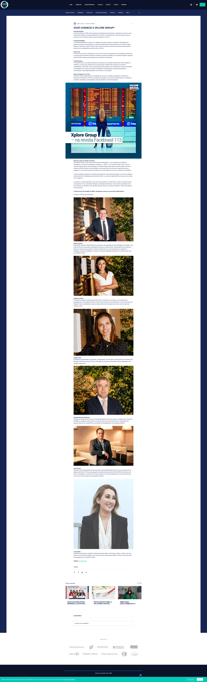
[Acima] (140, 675)
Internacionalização (101, 12)
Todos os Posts (69, 12)
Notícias (112, 12)
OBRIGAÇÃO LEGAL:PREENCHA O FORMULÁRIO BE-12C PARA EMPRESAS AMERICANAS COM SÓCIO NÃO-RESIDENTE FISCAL (129, 603)
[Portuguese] (202, 4)
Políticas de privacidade (69, 679)
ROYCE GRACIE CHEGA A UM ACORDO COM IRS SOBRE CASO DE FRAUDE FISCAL (103, 603)
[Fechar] (205, 679)
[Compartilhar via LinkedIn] (82, 572)
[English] (191, 4)
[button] (89, 5)
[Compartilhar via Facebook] (74, 572)
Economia (89, 12)
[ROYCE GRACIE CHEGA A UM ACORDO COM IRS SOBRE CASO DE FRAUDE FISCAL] (103, 592)
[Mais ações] (132, 24)
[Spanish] (197, 4)
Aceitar (200, 679)
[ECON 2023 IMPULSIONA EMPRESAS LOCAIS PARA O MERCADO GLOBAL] (77, 592)
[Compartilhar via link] (86, 572)
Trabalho (120, 12)
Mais (127, 12)
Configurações (190, 679)
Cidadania (80, 12)
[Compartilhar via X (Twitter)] (78, 572)
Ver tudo (139, 583)
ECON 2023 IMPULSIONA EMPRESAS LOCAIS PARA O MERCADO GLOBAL (76, 603)
